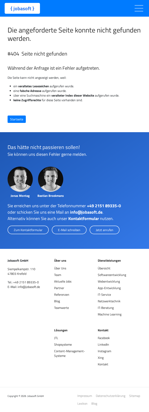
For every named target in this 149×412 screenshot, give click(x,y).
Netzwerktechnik (109, 301)
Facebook (104, 338)
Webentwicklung (109, 281)
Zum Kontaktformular (28, 230)
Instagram (104, 351)
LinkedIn (103, 344)
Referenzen (61, 294)
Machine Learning (109, 314)
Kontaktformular (83, 218)
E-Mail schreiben (69, 230)
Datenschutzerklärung (110, 395)
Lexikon (82, 403)
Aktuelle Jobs (62, 281)
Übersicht (104, 268)
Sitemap (134, 395)
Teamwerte (61, 307)
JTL (56, 338)
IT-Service (104, 294)
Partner (59, 288)
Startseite (16, 119)
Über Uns (60, 268)
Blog (57, 301)
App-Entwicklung (109, 288)
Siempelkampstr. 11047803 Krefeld (21, 271)
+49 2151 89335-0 (104, 205)
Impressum (84, 395)
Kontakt (103, 364)
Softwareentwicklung (112, 274)
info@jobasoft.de (86, 212)
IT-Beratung (106, 307)
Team (57, 274)
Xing (101, 357)
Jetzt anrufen (104, 230)
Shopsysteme (63, 344)
